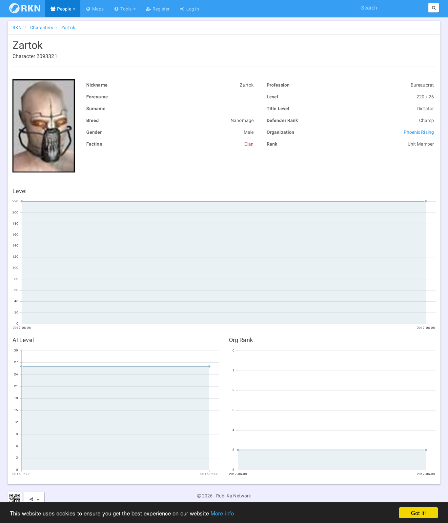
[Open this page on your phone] (15, 499)
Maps (97, 8)
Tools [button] (125, 8)
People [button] (64, 8)
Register (161, 8)
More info (222, 513)
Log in (192, 8)
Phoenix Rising (419, 132)
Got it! (418, 513)
